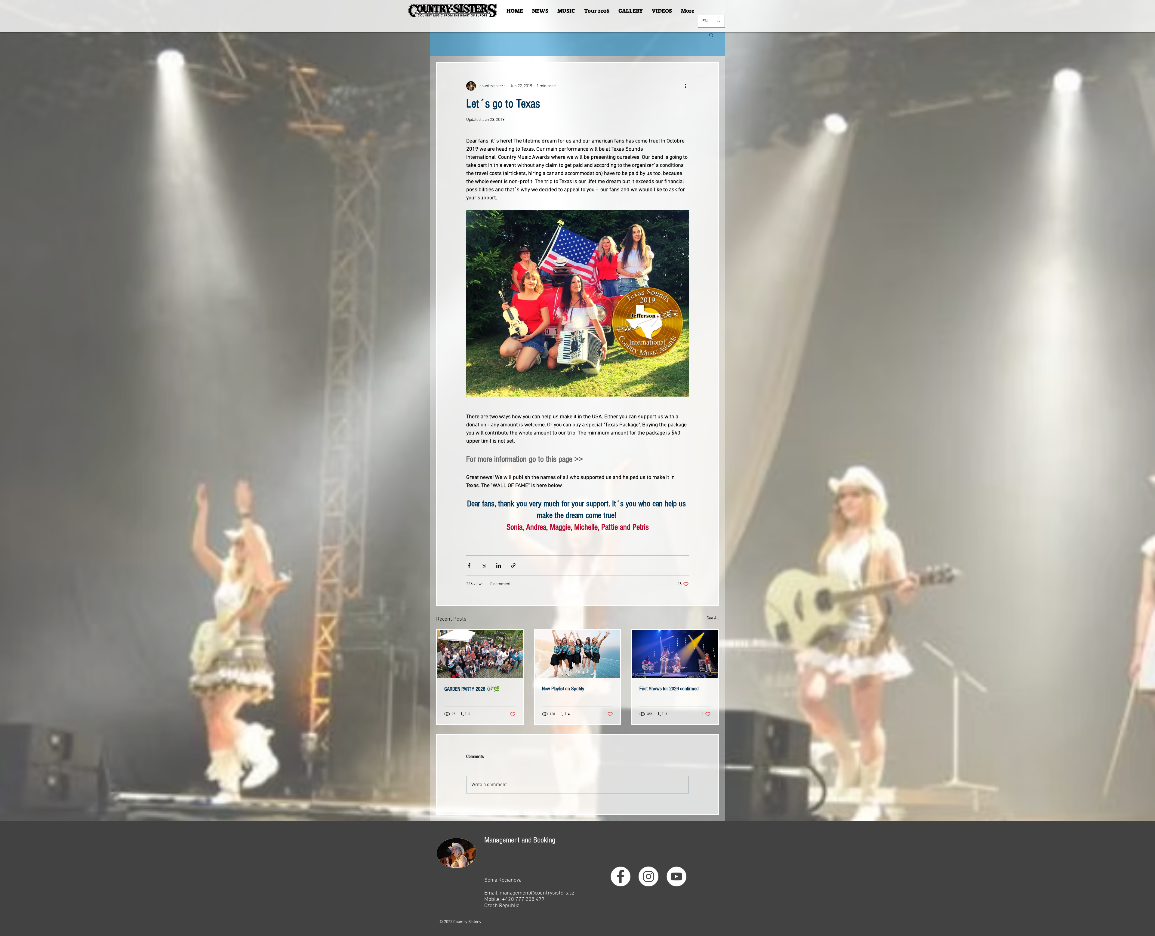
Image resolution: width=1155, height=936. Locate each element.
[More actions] (685, 86)
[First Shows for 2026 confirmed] (675, 654)
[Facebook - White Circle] (620, 876)
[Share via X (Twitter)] (484, 565)
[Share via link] (513, 565)
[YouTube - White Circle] (676, 876)
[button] (711, 34)
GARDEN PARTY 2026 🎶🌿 (472, 689)
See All (713, 618)
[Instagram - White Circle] (648, 876)
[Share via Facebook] (469, 565)
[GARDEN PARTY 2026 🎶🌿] (480, 654)
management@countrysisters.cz (537, 893)
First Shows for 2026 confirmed (669, 689)
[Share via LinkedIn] (498, 565)
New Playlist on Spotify (563, 689)
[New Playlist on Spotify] (578, 654)
